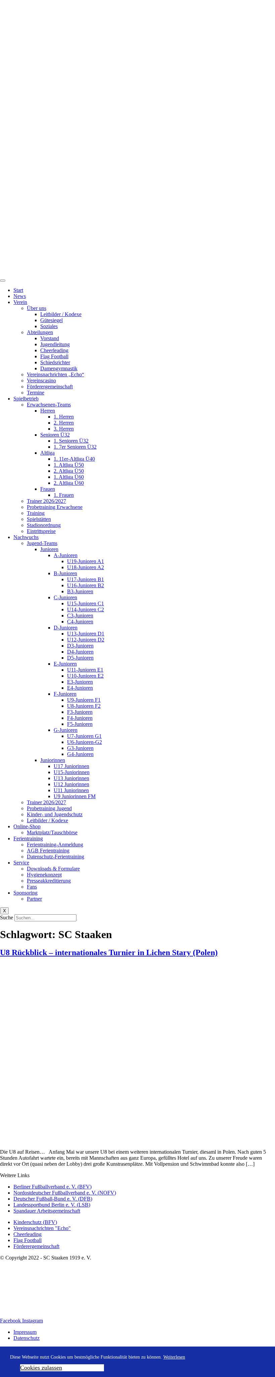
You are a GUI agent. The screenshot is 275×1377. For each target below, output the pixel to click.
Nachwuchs (26, 537)
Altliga (47, 453)
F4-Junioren (80, 718)
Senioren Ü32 (55, 435)
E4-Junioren (80, 688)
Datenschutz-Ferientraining (55, 856)
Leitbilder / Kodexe (60, 314)
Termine (35, 392)
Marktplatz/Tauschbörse (52, 832)
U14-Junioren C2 (85, 609)
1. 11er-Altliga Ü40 (74, 459)
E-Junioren (65, 664)
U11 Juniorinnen (71, 790)
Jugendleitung (55, 344)
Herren (47, 410)
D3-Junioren (80, 645)
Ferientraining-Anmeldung (55, 844)
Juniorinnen (52, 760)
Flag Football (54, 356)
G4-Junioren (80, 754)
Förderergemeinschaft (50, 386)
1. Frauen (64, 495)
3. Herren (64, 429)
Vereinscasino (41, 380)
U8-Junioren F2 (84, 706)
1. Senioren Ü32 (71, 441)
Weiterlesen (174, 1357)
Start (18, 290)
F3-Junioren (80, 712)
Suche (6, 917)
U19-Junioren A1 (85, 561)
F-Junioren (65, 694)
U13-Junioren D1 (85, 633)
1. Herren (64, 416)
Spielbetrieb (26, 398)
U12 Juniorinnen (71, 784)
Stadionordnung (44, 525)
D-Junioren (65, 627)
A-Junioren (65, 555)
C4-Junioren (80, 621)
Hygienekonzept (44, 874)
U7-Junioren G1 (84, 736)
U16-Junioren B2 (85, 585)
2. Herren (64, 423)
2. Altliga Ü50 (69, 471)
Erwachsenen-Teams (49, 404)
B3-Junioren (80, 591)
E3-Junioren (80, 682)
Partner (34, 899)
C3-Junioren (80, 615)
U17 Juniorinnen (71, 766)
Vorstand (49, 338)
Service (21, 862)
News (19, 296)
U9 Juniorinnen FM (75, 796)
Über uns (36, 308)
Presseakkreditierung (49, 881)
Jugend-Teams (42, 543)
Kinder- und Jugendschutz (54, 814)
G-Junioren (65, 730)
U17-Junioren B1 (85, 579)
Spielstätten (39, 519)
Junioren (49, 549)
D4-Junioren (80, 652)
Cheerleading (54, 350)
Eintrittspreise (41, 531)
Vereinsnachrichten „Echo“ (55, 374)
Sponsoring (25, 893)
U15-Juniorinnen (72, 772)
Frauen (47, 489)
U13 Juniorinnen (71, 778)
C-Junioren (65, 597)
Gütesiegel (51, 320)
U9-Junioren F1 (84, 700)
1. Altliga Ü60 (69, 477)
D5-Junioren (80, 658)
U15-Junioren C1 (85, 603)
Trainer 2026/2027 (46, 501)
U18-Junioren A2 (85, 567)
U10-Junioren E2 (85, 676)
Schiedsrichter (55, 362)
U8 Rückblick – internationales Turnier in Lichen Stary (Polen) (109, 952)
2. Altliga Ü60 (69, 483)
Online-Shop (27, 826)
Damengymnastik (58, 368)
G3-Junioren (80, 748)
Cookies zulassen (41, 1367)
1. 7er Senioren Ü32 (75, 447)
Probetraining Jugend (49, 808)
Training (36, 513)
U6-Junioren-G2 (84, 742)
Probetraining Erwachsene (54, 507)
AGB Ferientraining (48, 850)
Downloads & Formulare (53, 868)
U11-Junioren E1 (85, 670)
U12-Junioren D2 (85, 639)
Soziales (49, 326)
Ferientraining (28, 838)
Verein (20, 302)
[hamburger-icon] (2, 281)
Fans (32, 887)
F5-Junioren (80, 724)
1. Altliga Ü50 (69, 465)
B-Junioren (65, 573)
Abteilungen (40, 332)
